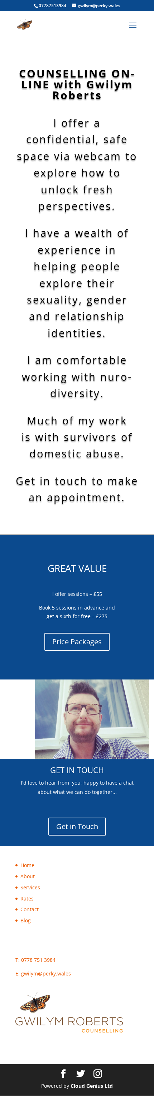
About (27, 876)
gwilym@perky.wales (46, 973)
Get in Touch (77, 826)
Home (27, 865)
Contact (29, 909)
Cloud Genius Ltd (92, 1085)
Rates (27, 898)
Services (30, 887)
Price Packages (77, 641)
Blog (25, 920)
